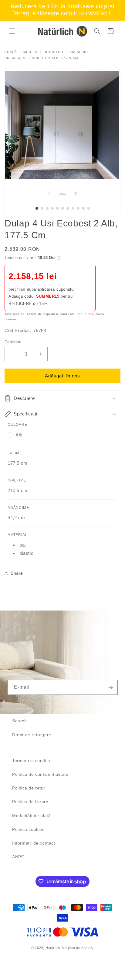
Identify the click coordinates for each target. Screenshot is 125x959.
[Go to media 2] (42, 208)
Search (19, 720)
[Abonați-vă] (110, 687)
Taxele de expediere (43, 314)
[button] (12, 31)
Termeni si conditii (31, 760)
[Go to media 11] (88, 208)
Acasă (11, 52)
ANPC (18, 856)
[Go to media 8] (73, 208)
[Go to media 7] (67, 208)
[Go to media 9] (78, 208)
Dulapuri (78, 52)
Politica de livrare (30, 801)
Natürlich (53, 948)
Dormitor (53, 52)
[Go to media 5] (57, 208)
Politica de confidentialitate (40, 774)
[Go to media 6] (62, 208)
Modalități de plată (31, 815)
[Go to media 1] (36, 208)
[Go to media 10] (83, 208)
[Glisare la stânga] (49, 193)
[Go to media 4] (52, 208)
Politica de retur (28, 788)
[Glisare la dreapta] (76, 193)
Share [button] (17, 573)
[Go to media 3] (47, 208)
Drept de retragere (31, 734)
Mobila (30, 52)
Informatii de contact (33, 843)
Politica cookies (28, 829)
